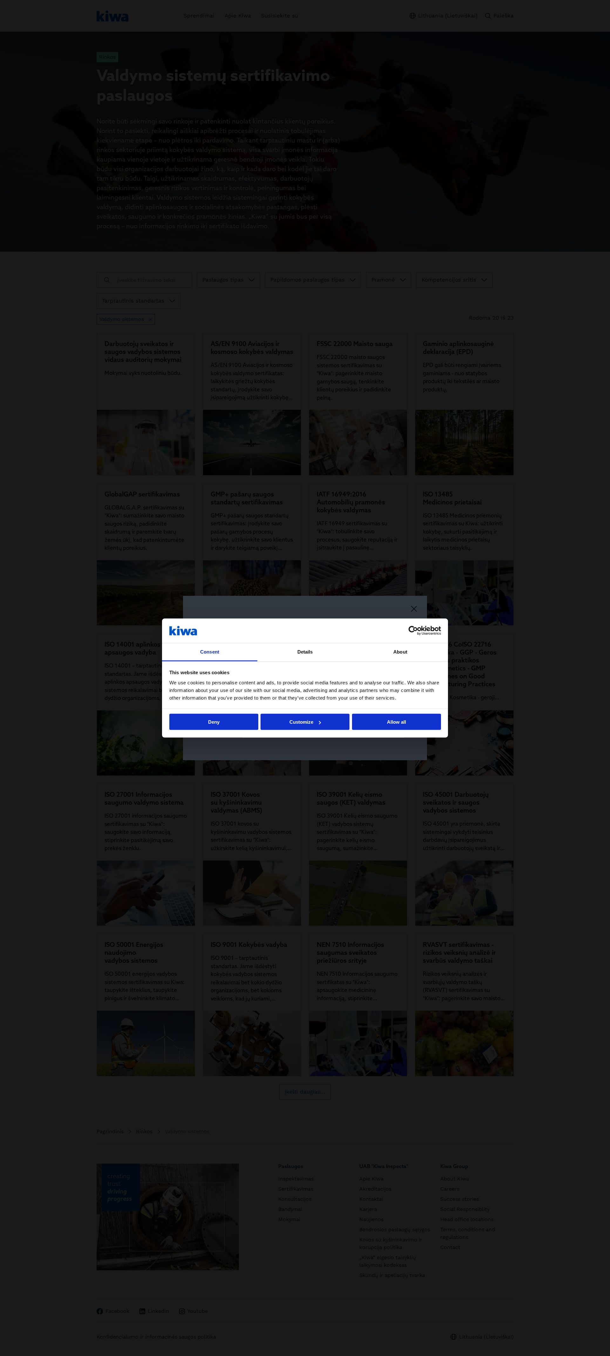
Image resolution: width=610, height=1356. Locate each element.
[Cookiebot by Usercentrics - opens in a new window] (413, 630)
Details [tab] (305, 651)
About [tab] (400, 651)
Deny (214, 722)
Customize (301, 722)
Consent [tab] (209, 651)
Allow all (396, 722)
